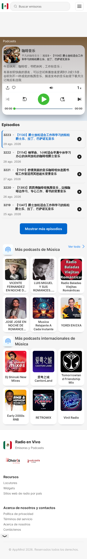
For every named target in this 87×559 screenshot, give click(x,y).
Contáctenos (12, 529)
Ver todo (74, 246)
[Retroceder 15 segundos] (24, 99)
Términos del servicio (17, 519)
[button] (51, 87)
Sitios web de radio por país (22, 493)
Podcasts (9, 41)
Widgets (9, 488)
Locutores (10, 483)
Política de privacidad (18, 514)
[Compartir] (7, 87)
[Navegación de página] (79, 6)
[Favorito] (13, 87)
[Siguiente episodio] (79, 99)
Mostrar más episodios (43, 229)
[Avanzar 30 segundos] (62, 99)
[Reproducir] (43, 99)
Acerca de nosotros (16, 524)
